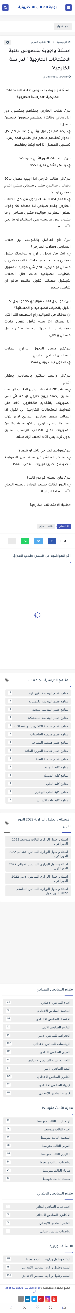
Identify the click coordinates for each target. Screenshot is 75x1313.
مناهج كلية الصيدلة (39, 775)
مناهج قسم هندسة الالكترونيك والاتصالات (39, 726)
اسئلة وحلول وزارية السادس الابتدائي (38, 1267)
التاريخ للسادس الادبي (38, 1027)
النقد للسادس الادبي (38, 1068)
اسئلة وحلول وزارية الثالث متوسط (38, 1259)
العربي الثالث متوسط (38, 1146)
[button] (52, 541)
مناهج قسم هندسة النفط (39, 759)
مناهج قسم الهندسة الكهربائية (39, 693)
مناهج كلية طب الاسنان (39, 800)
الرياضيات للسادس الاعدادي (38, 1044)
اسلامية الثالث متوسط (38, 1137)
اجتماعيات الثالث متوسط (38, 1121)
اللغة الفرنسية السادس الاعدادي (38, 1060)
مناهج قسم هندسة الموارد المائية (39, 751)
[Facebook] (21, 1299)
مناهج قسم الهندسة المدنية (39, 709)
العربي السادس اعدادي (38, 1052)
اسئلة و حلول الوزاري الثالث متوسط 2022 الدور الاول (40, 841)
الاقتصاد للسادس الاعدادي (38, 1019)
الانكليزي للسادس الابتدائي (38, 1215)
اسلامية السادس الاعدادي (38, 1011)
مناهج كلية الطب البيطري (39, 792)
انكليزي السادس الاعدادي (38, 1077)
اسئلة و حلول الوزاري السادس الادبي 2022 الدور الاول (39, 878)
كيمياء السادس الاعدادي (38, 1093)
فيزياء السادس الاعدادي (38, 1085)
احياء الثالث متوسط (38, 1129)
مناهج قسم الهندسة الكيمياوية (39, 701)
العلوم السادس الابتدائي (38, 1223)
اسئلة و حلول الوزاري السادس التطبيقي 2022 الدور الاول (42, 891)
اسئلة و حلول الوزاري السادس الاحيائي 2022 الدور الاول (38, 866)
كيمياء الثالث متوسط (38, 1179)
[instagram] (47, 1299)
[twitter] (34, 1299)
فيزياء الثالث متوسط (38, 1170)
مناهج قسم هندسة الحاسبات (39, 734)
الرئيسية (62, 42)
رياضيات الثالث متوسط (38, 1162)
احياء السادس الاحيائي (38, 1002)
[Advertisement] (37, 944)
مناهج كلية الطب (39, 784)
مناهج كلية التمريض (39, 767)
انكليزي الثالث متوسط (38, 1154)
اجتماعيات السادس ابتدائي (39, 1206)
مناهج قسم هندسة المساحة (39, 742)
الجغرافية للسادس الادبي (38, 1035)
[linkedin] (27, 1299)
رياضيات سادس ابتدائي (39, 1231)
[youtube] (54, 1299)
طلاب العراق (38, 42)
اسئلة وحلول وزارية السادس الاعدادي (38, 1275)
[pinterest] (41, 1299)
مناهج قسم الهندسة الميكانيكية (39, 718)
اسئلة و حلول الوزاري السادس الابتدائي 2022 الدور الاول (38, 854)
